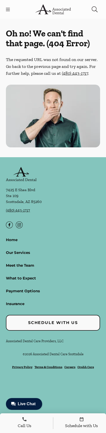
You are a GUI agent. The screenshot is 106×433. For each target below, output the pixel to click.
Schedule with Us (53, 322)
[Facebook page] (9, 224)
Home (12, 239)
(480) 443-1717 (75, 73)
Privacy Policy (22, 367)
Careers (69, 367)
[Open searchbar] (94, 9)
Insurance (15, 303)
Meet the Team (20, 265)
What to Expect (21, 278)
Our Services (18, 252)
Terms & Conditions (48, 367)
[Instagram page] (19, 224)
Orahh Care (85, 367)
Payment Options (23, 291)
